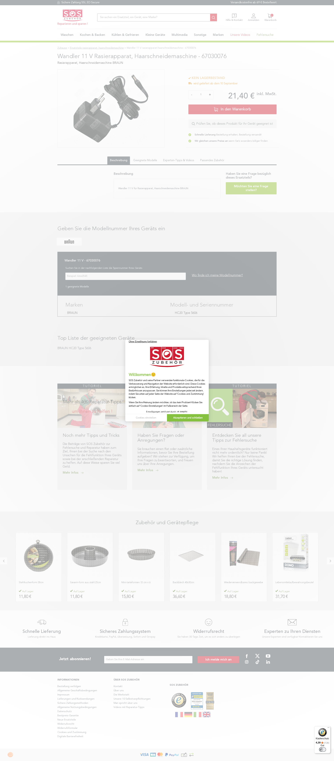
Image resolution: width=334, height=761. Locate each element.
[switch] (322, 749)
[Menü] (328, 728)
